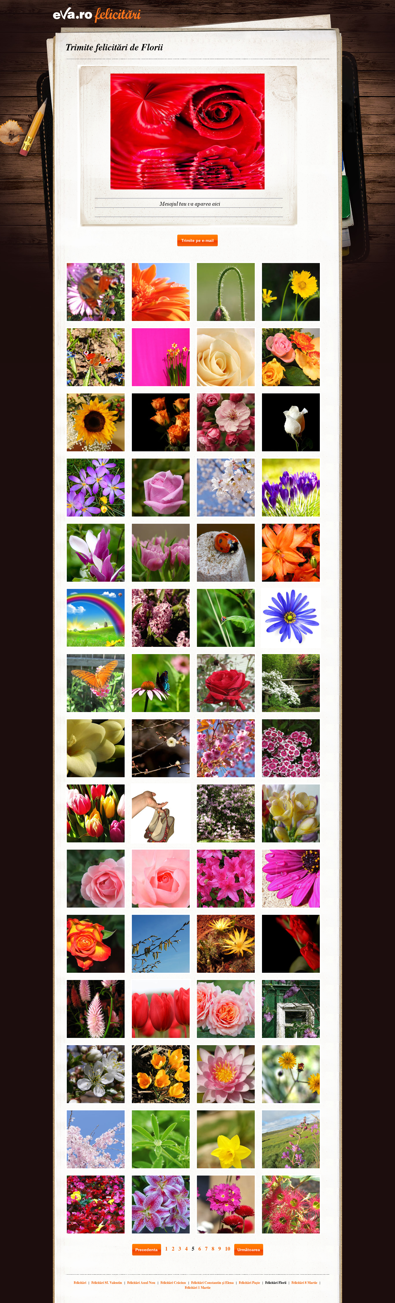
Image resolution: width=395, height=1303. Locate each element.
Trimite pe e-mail (197, 240)
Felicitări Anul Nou (141, 1282)
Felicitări (80, 1282)
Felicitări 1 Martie (198, 1287)
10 (227, 1248)
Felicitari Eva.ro (97, 15)
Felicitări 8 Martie (304, 1282)
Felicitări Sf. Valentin (106, 1282)
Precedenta (146, 1249)
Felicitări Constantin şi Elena (212, 1282)
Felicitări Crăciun (173, 1282)
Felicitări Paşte (249, 1282)
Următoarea (248, 1249)
